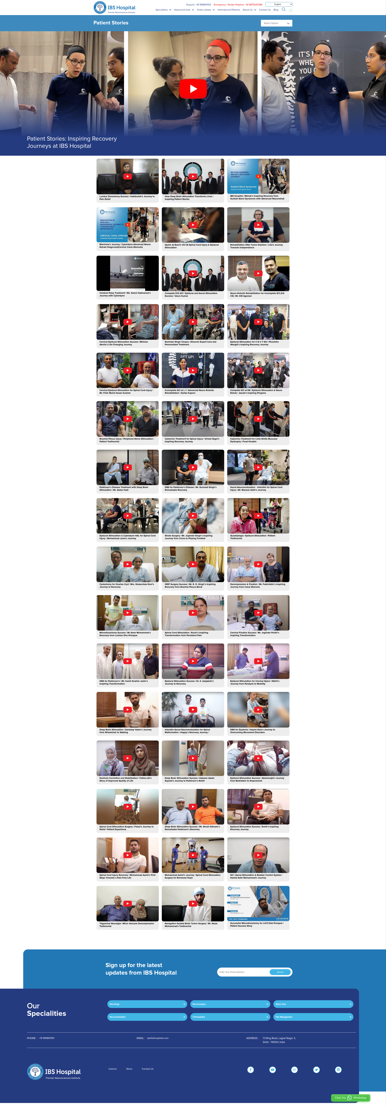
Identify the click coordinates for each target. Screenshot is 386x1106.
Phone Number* (177, 549)
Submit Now (193, 583)
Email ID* (174, 539)
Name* (173, 529)
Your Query (175, 560)
